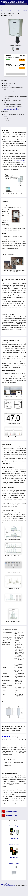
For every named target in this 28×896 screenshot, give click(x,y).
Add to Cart (21, 59)
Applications (8, 883)
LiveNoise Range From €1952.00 (14, 832)
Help (8, 884)
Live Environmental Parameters (13, 436)
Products (3, 11)
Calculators (3, 884)
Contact (2, 883)
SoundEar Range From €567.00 (14, 851)
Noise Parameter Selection (13, 572)
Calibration (19, 883)
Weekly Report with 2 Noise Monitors (13, 555)
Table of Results (13, 605)
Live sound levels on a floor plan (13, 410)
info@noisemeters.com (8, 802)
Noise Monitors (11, 11)
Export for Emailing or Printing (13, 621)
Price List (15, 74)
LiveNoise (19, 11)
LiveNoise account (19, 160)
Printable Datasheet (11, 811)
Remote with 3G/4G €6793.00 (14, 870)
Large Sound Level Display (13, 423)
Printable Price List (11, 815)
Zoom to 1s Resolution (13, 588)
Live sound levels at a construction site (13, 396)
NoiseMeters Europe (12, 2)
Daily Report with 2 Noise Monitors (13, 539)
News (24, 883)
